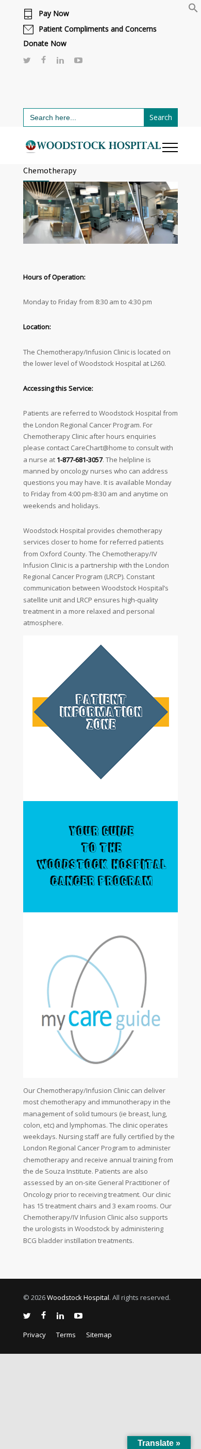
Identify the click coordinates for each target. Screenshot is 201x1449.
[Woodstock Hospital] (92, 145)
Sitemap (99, 1334)
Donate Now (44, 43)
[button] (193, 10)
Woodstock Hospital (78, 1297)
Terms (66, 1334)
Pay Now (54, 13)
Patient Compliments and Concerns (98, 29)
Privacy (34, 1334)
